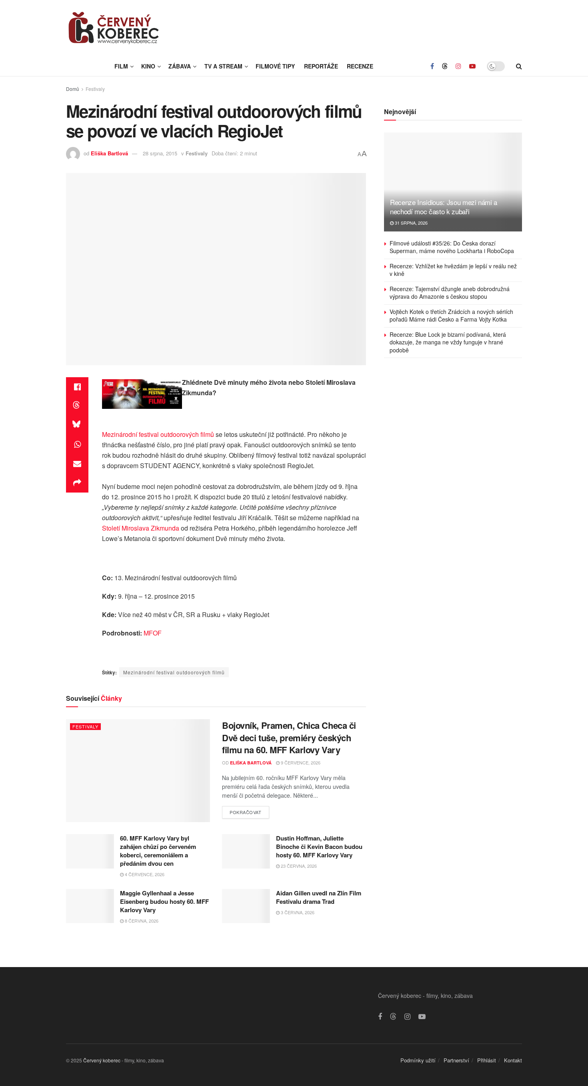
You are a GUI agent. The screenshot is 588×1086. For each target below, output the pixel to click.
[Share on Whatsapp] (77, 444)
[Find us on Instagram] (458, 66)
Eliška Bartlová (109, 153)
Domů (72, 88)
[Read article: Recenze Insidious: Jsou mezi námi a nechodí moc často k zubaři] (453, 182)
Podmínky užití (418, 1060)
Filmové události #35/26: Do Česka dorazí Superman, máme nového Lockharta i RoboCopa (452, 247)
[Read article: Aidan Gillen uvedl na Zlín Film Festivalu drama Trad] (246, 906)
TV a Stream (223, 66)
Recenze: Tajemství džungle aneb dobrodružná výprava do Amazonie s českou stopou (450, 293)
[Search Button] (519, 66)
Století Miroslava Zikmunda (140, 528)
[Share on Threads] (77, 406)
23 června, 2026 (298, 866)
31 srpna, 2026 (411, 222)
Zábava (179, 66)
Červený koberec (101, 1060)
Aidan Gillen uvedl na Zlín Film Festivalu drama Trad (318, 897)
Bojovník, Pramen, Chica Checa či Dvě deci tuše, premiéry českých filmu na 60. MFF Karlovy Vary (289, 737)
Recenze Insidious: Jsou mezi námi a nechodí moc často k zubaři (443, 207)
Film (121, 66)
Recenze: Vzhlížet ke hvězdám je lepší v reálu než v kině (453, 270)
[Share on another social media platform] (77, 483)
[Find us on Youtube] (472, 66)
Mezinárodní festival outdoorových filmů (158, 434)
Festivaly (95, 88)
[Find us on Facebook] (432, 66)
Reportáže (321, 66)
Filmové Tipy (275, 66)
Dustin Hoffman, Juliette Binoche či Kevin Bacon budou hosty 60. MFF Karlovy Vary (319, 846)
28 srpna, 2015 (160, 153)
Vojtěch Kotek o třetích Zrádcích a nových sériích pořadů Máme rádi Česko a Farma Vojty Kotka (451, 316)
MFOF (153, 633)
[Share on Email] (77, 463)
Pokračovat (249, 810)
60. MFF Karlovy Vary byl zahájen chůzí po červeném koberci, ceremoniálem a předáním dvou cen (158, 851)
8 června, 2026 (141, 920)
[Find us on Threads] (445, 66)
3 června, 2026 (297, 912)
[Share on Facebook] (77, 386)
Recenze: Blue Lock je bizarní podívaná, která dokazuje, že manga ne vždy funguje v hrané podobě (448, 342)
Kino (148, 66)
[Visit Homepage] (114, 28)
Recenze (360, 66)
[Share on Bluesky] (77, 425)
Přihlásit (486, 1060)
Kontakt (513, 1060)
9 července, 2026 (300, 762)
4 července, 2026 (144, 874)
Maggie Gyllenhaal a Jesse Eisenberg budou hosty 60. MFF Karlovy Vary (164, 901)
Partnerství (456, 1060)
